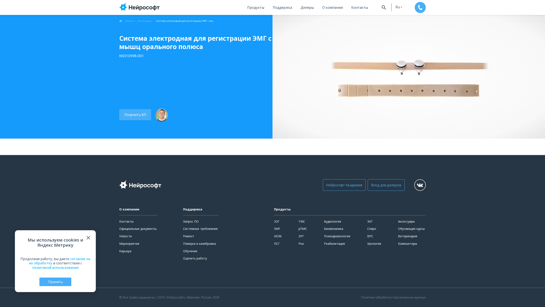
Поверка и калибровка (199, 244)
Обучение (190, 251)
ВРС (370, 236)
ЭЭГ (277, 221)
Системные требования (200, 229)
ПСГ (277, 244)
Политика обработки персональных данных (393, 297)
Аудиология (332, 221)
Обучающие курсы (411, 229)
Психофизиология (337, 236)
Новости (125, 236)
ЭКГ (370, 221)
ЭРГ (301, 236)
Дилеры (307, 7)
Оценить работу (195, 258)
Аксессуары (406, 221)
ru (398, 7)
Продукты (255, 7)
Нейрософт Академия (344, 185)
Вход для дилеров (386, 185)
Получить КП (135, 114)
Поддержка (282, 7)
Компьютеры (407, 244)
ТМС (301, 221)
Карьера (125, 251)
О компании (332, 7)
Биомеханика (333, 229)
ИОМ (277, 236)
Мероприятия (129, 244)
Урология (374, 244)
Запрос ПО (191, 221)
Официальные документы (137, 229)
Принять (55, 281)
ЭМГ (277, 229)
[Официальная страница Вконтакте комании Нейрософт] (420, 185)
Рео (301, 244)
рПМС (302, 229)
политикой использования (55, 267)
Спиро (371, 229)
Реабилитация (334, 244)
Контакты (359, 7)
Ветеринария (407, 236)
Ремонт (188, 236)
